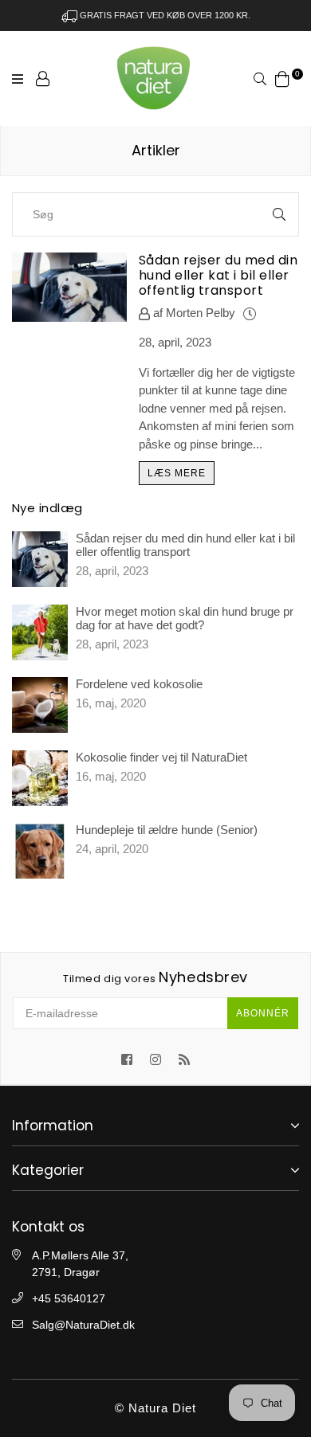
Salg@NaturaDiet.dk (83, 1324)
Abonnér (262, 1013)
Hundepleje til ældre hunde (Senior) (167, 829)
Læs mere (177, 473)
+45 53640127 (68, 1298)
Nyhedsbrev (155, 977)
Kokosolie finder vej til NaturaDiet (161, 757)
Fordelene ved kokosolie (139, 684)
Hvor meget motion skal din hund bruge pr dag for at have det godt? (184, 618)
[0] (282, 77)
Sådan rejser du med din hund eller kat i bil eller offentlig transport (218, 275)
